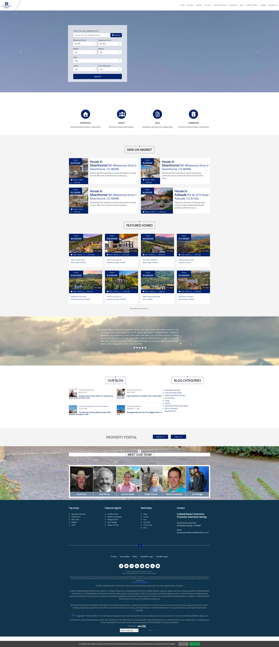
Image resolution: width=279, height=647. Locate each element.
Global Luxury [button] (251, 5)
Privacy (114, 556)
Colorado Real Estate (173, 392)
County (146, 517)
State (145, 514)
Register (159, 437)
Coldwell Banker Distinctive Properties (96, 406)
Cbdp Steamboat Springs (175, 395)
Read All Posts (170, 411)
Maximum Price (104, 40)
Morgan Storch (113, 519)
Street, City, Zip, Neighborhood (86, 31)
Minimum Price (79, 40)
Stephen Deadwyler (115, 517)
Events (167, 403)
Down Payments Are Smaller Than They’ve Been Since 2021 (139, 397)
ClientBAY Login (146, 556)
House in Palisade (181, 193)
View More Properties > (139, 308)
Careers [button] (263, 5)
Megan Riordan (113, 525)
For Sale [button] (190, 5)
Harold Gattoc (137, 406)
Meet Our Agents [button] (220, 5)
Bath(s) (101, 49)
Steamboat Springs (172, 390)
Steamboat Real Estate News (176, 406)
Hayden (74, 522)
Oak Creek (75, 519)
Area (145, 528)
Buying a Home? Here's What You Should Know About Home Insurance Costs (91, 397)
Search (101, 76)
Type (75, 57)
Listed (75, 66)
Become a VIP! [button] (273, 5)
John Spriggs (112, 522)
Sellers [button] (208, 5)
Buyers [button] (199, 5)
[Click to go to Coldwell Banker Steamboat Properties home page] (8, 5)
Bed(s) (75, 49)
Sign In (177, 437)
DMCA (135, 556)
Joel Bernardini (113, 514)
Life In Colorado (171, 408)
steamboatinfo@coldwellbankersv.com (193, 532)
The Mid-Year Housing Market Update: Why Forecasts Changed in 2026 (90, 413)
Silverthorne (76, 517)
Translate (155, 630)
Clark (73, 525)
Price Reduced (104, 66)
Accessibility (125, 556)
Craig (167, 400)
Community (169, 398)
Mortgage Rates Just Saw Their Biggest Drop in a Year (139, 413)
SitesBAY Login (162, 556)
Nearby (117, 35)
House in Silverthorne (98, 163)
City (145, 519)
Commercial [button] (233, 5)
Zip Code (147, 522)
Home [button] (182, 5)
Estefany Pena (89, 390)
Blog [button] (242, 5)
